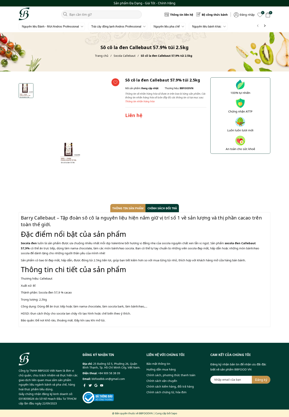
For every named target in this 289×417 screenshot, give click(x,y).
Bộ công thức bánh (215, 14)
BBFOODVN (146, 413)
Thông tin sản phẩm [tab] (128, 208)
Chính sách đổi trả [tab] (162, 208)
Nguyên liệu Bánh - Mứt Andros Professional (50, 26)
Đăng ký (261, 380)
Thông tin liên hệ (181, 14)
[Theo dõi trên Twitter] (90, 385)
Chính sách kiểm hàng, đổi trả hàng (170, 386)
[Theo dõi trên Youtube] (102, 385)
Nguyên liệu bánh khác (206, 26)
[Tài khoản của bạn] (236, 14)
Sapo (174, 413)
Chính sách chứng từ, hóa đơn (166, 392)
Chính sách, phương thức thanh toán (170, 375)
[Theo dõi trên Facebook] (85, 385)
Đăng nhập (247, 14)
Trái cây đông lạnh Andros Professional (116, 26)
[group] (70, 153)
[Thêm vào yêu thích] (115, 82)
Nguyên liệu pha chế (167, 26)
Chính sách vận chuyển (161, 381)
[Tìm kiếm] (65, 14)
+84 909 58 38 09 (109, 373)
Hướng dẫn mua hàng (161, 369)
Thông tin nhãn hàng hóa (140, 101)
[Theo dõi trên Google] (96, 385)
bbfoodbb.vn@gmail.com (108, 379)
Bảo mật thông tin (158, 364)
